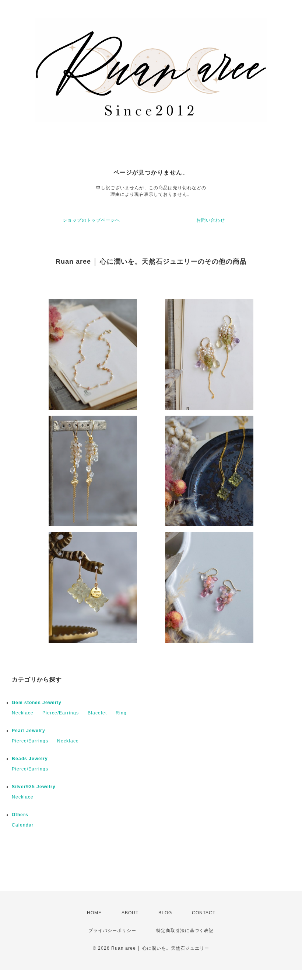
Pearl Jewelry (28, 730)
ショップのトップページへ (91, 220)
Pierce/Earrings (60, 713)
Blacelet (97, 713)
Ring (121, 713)
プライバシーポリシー (112, 930)
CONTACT (203, 912)
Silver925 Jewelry (34, 786)
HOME (94, 912)
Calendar (23, 825)
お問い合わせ (210, 220)
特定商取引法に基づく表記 (185, 930)
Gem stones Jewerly (37, 702)
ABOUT (130, 912)
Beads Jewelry (30, 758)
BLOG (165, 912)
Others (20, 814)
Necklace (23, 713)
